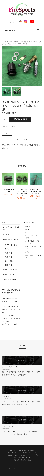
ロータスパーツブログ (33, 256)
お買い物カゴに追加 (20, 119)
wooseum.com (35, 468)
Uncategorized (10, 279)
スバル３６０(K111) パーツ (15, 42)
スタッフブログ (32, 232)
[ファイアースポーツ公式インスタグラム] (25, 22)
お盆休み (5, 396)
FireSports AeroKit (26, 450)
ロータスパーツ (8, 234)
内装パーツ (9, 257)
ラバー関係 (9, 261)
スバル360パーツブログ (33, 236)
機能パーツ (27, 42)
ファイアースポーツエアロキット (11, 228)
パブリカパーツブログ (33, 248)
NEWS (28, 226)
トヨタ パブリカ (8, 274)
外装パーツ (9, 253)
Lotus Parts (11, 453)
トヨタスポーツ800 (10, 269)
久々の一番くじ (8, 426)
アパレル (8, 249)
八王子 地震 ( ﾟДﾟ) (10, 367)
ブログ (28, 252)
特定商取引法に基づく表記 (22, 460)
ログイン (13, 22)
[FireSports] (21, 18)
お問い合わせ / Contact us (22, 457)
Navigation (10, 30)
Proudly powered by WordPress (12, 468)
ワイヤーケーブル (11, 245)
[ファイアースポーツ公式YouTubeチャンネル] (32, 22)
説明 (7, 133)
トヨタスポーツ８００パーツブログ (33, 242)
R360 (28, 229)
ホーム (4, 42)
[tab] (7, 134)
